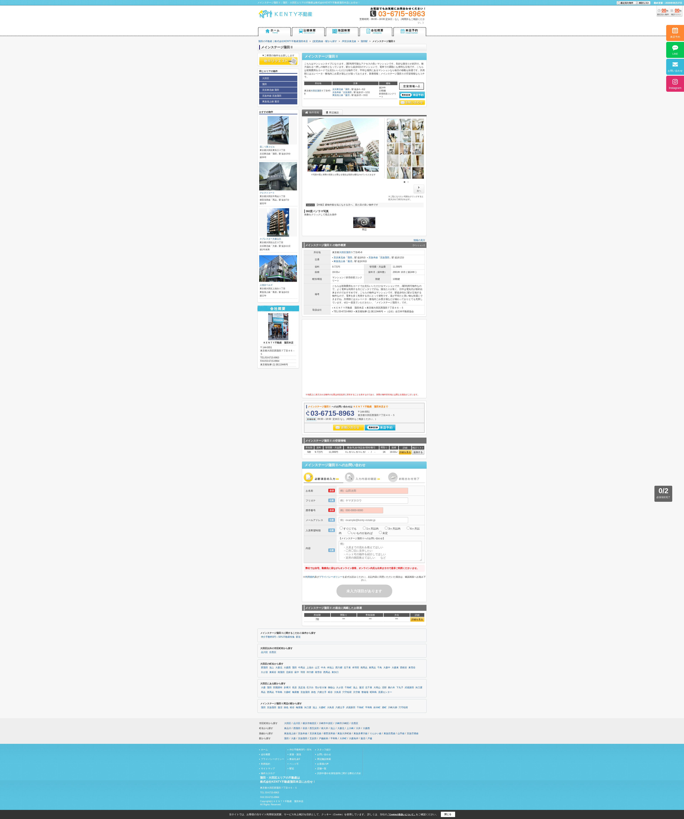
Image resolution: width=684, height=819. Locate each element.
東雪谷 (411, 667)
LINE (675, 53)
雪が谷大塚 (321, 687)
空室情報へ (410, 86)
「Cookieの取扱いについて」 (401, 814)
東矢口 (335, 672)
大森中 (386, 667)
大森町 (287, 692)
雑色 (313, 692)
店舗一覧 (321, 768)
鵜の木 (391, 687)
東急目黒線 (389, 733)
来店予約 (675, 36)
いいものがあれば (362, 533)
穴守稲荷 (347, 692)
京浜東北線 (337, 89)
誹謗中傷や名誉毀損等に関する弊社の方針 (339, 773)
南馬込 (364, 667)
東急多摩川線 (360, 733)
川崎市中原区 (326, 723)
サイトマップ (268, 768)
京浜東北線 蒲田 (270, 90)
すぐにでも (350, 528)
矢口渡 (418, 687)
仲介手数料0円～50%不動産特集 (278, 637)
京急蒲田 (347, 92)
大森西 (287, 667)
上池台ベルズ (266, 285)
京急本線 (336, 92)
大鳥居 (337, 692)
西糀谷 (403, 667)
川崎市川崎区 (342, 723)
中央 (323, 667)
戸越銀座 (323, 738)
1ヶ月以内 (372, 528)
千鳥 (379, 667)
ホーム (264, 749)
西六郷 (338, 667)
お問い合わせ (324, 754)
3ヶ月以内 (394, 528)
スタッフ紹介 (324, 749)
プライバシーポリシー (330, 577)
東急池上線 (337, 95)
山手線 (401, 733)
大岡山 (377, 687)
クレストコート (267, 192)
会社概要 (265, 754)
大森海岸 (353, 738)
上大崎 (350, 728)
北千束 (347, 667)
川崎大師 (392, 707)
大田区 (314, 90)
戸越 (369, 738)
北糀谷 (289, 672)
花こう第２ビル (267, 147)
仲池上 (330, 667)
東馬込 (372, 667)
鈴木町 (377, 707)
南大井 (324, 728)
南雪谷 (318, 672)
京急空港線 (412, 733)
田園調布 (277, 687)
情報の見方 (419, 240)
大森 (263, 687)
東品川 (287, 728)
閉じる (447, 814)
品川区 (264, 652)
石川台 (310, 687)
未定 (385, 533)
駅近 (298, 637)
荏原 (305, 728)
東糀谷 (272, 672)
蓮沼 (347, 95)
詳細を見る (405, 452)
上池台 (310, 667)
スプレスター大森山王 (270, 239)
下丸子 (399, 687)
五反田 (313, 738)
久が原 (264, 672)
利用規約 (310, 577)
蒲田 (319, 90)
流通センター (385, 692)
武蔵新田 (409, 687)
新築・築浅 (295, 754)
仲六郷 (310, 672)
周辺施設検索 (324, 759)
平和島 (278, 692)
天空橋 (356, 692)
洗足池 (301, 687)
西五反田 (314, 728)
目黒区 (272, 652)
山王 (317, 667)
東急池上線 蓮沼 (270, 101)
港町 (384, 707)
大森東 (395, 667)
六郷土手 (322, 692)
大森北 (278, 667)
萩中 (296, 672)
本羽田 (355, 667)
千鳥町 (348, 687)
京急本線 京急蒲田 (271, 95)
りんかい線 (375, 733)
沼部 (384, 687)
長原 (294, 687)
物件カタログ (268, 773)
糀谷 (330, 692)
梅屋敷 (295, 692)
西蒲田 (264, 667)
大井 (358, 728)
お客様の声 (323, 764)
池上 (271, 667)
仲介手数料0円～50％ (300, 749)
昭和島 (373, 692)
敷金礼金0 (294, 759)
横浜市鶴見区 (310, 723)
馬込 (263, 692)
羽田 (302, 672)
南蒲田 (281, 672)
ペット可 (294, 764)
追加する (418, 452)
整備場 (364, 692)
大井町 (343, 738)
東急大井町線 (344, 733)
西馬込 (326, 672)
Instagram (675, 87)
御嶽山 (331, 687)
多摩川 (287, 687)
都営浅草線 (329, 733)
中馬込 (301, 667)
